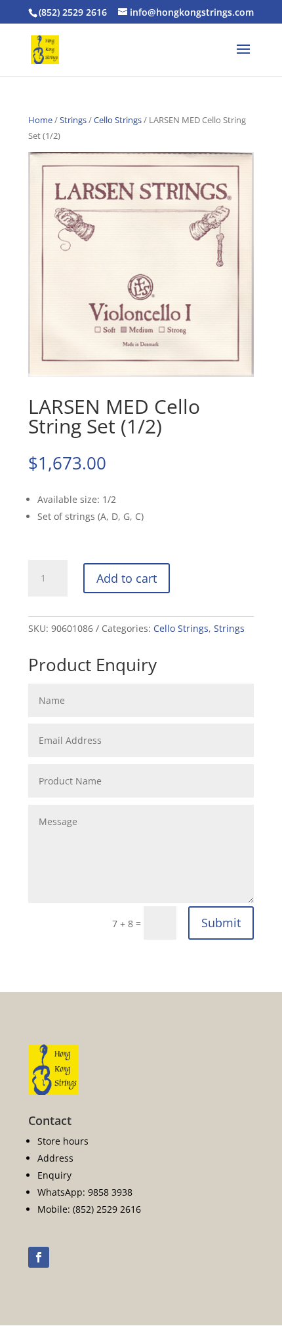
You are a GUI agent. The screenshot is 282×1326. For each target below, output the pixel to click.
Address (55, 1158)
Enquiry (54, 1175)
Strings (73, 120)
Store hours (63, 1141)
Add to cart (126, 578)
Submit (221, 922)
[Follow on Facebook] (38, 1257)
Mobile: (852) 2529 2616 (89, 1209)
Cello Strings (118, 120)
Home (40, 120)
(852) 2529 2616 (73, 12)
